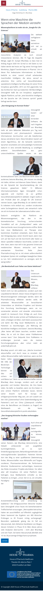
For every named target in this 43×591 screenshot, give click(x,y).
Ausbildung (23, 10)
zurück (4, 541)
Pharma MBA (32, 10)
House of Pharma (11, 10)
